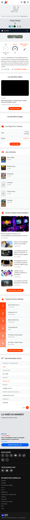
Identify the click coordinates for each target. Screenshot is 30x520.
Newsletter (4, 504)
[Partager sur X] (15, 26)
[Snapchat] (7, 459)
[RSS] (19, 455)
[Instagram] (11, 455)
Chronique (14, 100)
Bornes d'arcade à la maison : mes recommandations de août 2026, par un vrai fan (14, 234)
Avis (14, 44)
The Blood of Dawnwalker (15, 335)
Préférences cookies (7, 501)
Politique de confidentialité (8, 494)
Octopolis (10, 183)
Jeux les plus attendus (15, 350)
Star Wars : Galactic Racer (15, 342)
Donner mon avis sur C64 (24, 44)
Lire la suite (4, 441)
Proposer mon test (6, 53)
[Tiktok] (24, 455)
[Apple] (7, 470)
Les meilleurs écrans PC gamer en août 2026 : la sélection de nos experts (21, 252)
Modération (4, 492)
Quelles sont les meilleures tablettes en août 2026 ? (20, 272)
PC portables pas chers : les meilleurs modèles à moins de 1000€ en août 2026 (21, 263)
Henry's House (11, 192)
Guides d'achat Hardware (15, 290)
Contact (3, 480)
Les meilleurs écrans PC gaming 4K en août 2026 (21, 282)
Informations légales (7, 485)
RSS (2, 506)
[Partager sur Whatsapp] (12, 26)
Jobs (2, 508)
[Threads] (2, 459)
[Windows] (11, 470)
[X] (7, 455)
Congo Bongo (15, 20)
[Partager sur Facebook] (10, 26)
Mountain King (11, 167)
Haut (23, 407)
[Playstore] (2, 470)
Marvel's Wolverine (13, 320)
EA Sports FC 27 (12, 312)
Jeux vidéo (8, 16)
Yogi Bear (9, 200)
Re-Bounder (10, 175)
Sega (4, 367)
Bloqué (3, 138)
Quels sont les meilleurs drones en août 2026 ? (21, 243)
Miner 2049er (10, 158)
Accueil (3, 16)
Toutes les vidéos (15, 108)
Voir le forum (15, 144)
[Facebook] (2, 455)
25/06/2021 (26, 138)
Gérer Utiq (4, 499)
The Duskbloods (12, 327)
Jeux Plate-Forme (15, 16)
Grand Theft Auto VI (13, 305)
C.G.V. (3, 490)
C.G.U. (3, 487)
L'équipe (3, 483)
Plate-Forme (6, 381)
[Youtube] (15, 455)
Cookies (3, 497)
